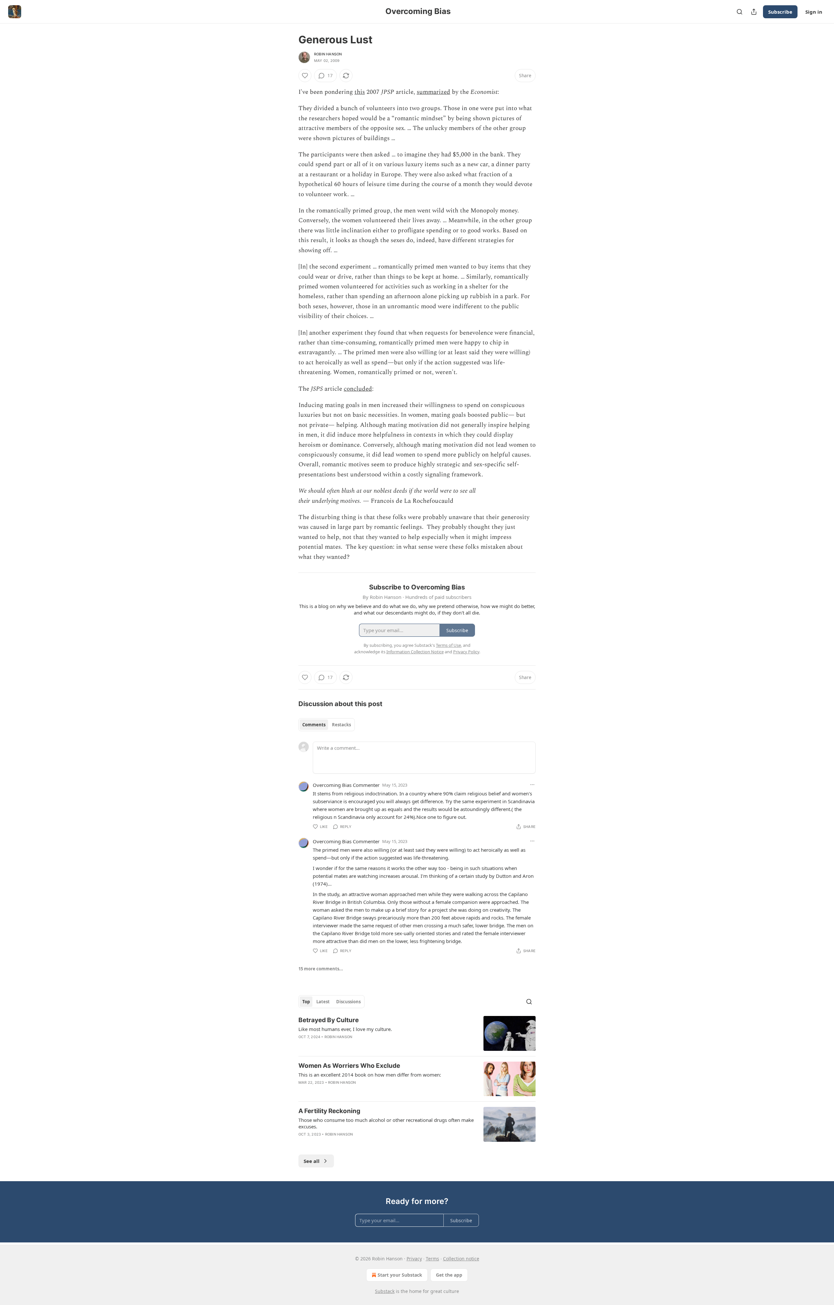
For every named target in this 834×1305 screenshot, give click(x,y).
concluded (358, 389)
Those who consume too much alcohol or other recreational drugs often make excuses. (386, 1123)
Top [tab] (306, 1002)
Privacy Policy (466, 652)
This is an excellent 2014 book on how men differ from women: (369, 1074)
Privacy (414, 1258)
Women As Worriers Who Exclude (349, 1065)
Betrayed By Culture (328, 1020)
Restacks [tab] (341, 725)
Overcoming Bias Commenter (346, 785)
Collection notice (461, 1258)
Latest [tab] (323, 1002)
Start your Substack (400, 1275)
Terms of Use (448, 645)
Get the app (449, 1275)
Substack (385, 1291)
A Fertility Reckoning (329, 1111)
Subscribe (780, 11)
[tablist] (326, 724)
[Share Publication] (753, 11)
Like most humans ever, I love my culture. (345, 1029)
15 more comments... (320, 969)
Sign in (813, 11)
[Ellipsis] (532, 784)
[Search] (739, 11)
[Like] (304, 75)
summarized (433, 92)
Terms (432, 1258)
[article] (417, 1033)
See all (312, 1161)
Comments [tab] (313, 725)
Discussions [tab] (348, 1002)
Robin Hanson (328, 54)
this (359, 92)
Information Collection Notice (415, 652)
